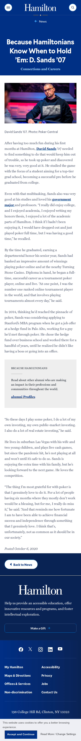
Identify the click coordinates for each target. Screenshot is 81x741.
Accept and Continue (20, 734)
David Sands (46, 148)
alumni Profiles (23, 396)
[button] (8, 7)
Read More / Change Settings (58, 734)
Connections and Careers (40, 68)
